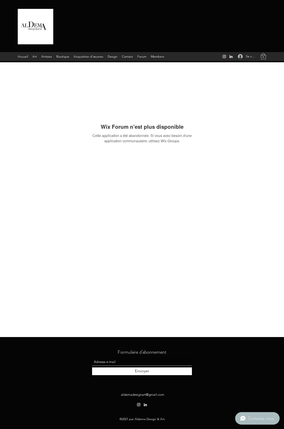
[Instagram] (224, 56)
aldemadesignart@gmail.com (142, 394)
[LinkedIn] (231, 56)
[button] (263, 56)
